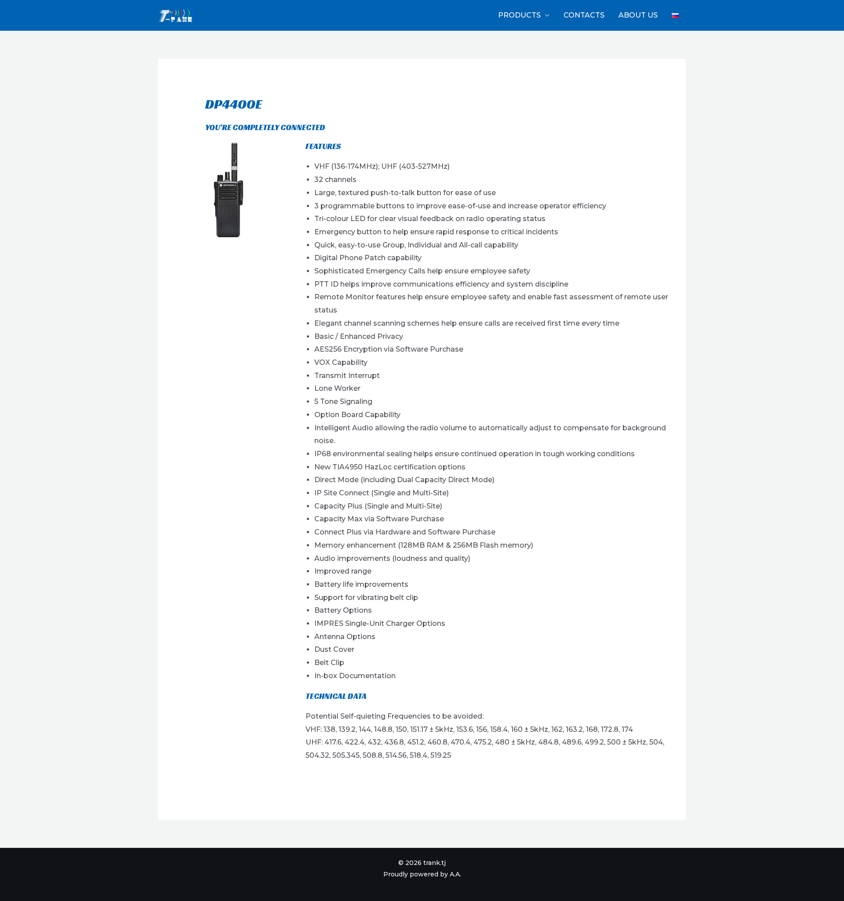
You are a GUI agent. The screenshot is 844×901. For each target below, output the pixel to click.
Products (519, 15)
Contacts (584, 15)
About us (638, 15)
